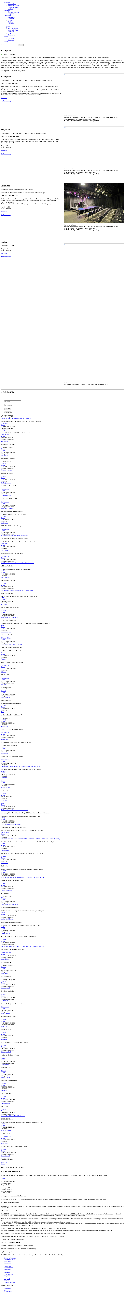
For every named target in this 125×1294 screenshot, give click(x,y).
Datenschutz (11, 35)
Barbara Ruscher (5, 1077)
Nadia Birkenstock (6, 697)
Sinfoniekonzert (5, 832)
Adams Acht (4, 726)
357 (2, 598)
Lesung (3, 817)
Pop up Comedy (5, 850)
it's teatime (4, 516)
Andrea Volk (4, 739)
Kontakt (6, 1280)
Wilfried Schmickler (6, 890)
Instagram (11, 40)
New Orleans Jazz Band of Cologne (11, 644)
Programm (11, 14)
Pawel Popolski (5, 988)
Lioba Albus (4, 863)
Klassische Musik (6, 952)
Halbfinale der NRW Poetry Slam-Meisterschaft (14, 535)
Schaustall (11, 20)
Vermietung (7, 15)
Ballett (5, 598)
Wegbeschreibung (13, 30)
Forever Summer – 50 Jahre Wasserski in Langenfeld (16, 418)
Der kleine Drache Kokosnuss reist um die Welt (14, 810)
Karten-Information (13, 7)
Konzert (3, 570)
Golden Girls (4, 1000)
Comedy (3, 449)
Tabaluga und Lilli (6, 1052)
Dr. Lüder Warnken (6, 470)
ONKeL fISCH (5, 933)
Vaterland (3, 659)
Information (11, 17)
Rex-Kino (7, 10)
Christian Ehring (5, 1064)
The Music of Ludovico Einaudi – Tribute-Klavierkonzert (17, 563)
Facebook (11, 38)
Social (6, 36)
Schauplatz (7, 2)
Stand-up (3, 719)
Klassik (3, 843)
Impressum (11, 31)
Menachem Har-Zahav (7, 508)
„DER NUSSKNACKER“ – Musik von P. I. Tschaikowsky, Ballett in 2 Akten (23, 877)
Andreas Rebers (5, 1013)
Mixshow (3, 747)
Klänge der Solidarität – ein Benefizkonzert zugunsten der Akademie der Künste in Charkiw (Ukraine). (30, 839)
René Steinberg (5, 577)
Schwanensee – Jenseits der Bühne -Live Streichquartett (17, 590)
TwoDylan (4, 800)
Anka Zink (4, 1039)
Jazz (2, 652)
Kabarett (3, 583)
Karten (3, 425)
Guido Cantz (4, 1026)
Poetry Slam (4, 543)
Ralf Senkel (4, 684)
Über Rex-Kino (8, 1274)
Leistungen (11, 23)
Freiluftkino (4, 423)
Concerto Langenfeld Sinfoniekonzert (12, 824)
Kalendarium (12, 4)
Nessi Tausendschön (7, 1130)
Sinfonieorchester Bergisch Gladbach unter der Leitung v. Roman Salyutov (22, 946)
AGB (9, 33)
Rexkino (10, 22)
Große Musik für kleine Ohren (9, 617)
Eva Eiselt (4, 1090)
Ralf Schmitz (4, 441)
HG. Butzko (4, 604)
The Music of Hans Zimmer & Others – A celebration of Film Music (20, 766)
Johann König (5, 959)
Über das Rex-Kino (13, 12)
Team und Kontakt (13, 28)
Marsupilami (4, 430)
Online (3, 1178)
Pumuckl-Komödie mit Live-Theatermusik (13, 1116)
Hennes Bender (5, 787)
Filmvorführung (5, 434)
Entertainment (5, 1007)
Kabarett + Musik (6, 638)
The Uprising (4, 523)
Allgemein (7, 27)
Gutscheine (4, 1162)
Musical (3, 927)
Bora (2, 712)
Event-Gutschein (5, 1156)
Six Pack (10, 9)
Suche (6, 41)
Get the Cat (4, 777)
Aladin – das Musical (7, 919)
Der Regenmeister (6, 483)
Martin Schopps (5, 1103)
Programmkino (5, 489)
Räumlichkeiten (8, 1267)
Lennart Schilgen (6, 632)
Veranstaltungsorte (13, 5)
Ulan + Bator (4, 1143)
